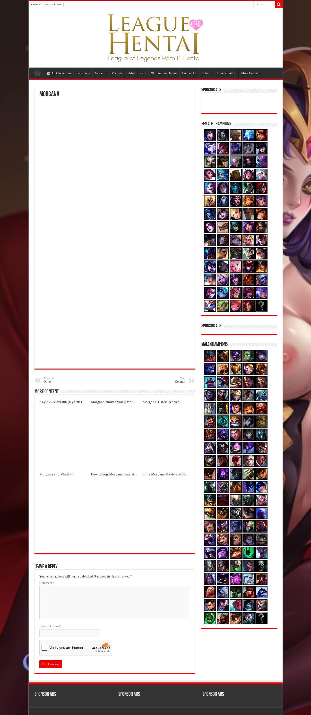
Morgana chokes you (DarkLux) (115, 402)
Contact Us (189, 73)
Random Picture (166, 73)
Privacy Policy (226, 73)
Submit (206, 73)
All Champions (61, 73)
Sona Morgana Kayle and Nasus (167, 474)
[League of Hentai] (155, 37)
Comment (47, 583)
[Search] (279, 4)
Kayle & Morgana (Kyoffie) (60, 402)
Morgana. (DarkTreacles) (162, 402)
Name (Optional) (50, 626)
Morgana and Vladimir (56, 474)
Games (99, 73)
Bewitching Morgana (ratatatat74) (116, 474)
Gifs (143, 73)
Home (37, 73)
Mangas (117, 73)
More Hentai (249, 73)
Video (131, 73)
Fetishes (82, 73)
